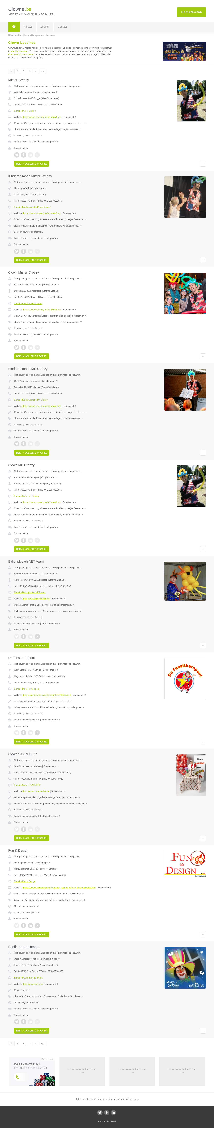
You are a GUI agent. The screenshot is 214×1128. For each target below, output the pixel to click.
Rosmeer (28, 862)
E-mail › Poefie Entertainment (28, 977)
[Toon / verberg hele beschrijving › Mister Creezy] (65, 123)
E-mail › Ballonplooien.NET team (30, 592)
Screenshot (70, 117)
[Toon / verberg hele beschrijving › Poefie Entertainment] (65, 990)
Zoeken (44, 26)
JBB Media (104, 1121)
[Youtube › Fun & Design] (37, 925)
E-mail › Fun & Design (24, 881)
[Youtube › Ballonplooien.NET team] (37, 636)
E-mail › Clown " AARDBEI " (27, 785)
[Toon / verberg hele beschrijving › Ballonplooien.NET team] (65, 605)
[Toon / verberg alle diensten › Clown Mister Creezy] (65, 322)
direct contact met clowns (20, 54)
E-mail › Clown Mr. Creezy (26, 496)
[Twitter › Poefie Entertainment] (16, 1021)
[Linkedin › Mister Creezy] (30, 155)
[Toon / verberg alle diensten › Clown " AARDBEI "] (65, 803)
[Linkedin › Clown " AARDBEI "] (30, 829)
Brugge (36, 92)
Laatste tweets (22, 141)
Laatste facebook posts (46, 141)
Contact (62, 26)
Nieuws (27, 26)
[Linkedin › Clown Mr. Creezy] (30, 540)
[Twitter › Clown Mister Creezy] (16, 347)
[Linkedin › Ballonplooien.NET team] (30, 636)
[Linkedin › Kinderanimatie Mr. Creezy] (30, 443)
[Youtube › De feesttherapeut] (37, 732)
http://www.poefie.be (33, 984)
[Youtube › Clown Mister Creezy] (37, 347)
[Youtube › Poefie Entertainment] (37, 1021)
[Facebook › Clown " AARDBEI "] (23, 829)
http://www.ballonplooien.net (36, 598)
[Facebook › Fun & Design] (23, 925)
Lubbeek (36, 573)
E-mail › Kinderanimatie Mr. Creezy (31, 400)
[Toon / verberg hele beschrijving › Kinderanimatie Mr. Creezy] (65, 412)
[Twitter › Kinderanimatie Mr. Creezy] (16, 443)
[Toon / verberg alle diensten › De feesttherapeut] (65, 707)
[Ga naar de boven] (203, 164)
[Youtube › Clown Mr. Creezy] (37, 540)
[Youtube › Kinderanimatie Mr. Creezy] (37, 443)
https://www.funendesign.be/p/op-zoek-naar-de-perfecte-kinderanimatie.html (59, 887)
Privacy (113, 1121)
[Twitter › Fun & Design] (16, 925)
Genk (26, 188)
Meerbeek (37, 284)
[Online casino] (34, 1072)
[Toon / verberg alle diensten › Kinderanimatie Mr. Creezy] (65, 418)
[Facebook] (106, 1112)
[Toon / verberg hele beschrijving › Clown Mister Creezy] (65, 316)
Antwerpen (19, 477)
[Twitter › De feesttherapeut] (16, 732)
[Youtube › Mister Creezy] (37, 155)
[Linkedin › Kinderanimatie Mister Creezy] (30, 251)
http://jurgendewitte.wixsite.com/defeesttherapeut (47, 695)
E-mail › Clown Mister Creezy (28, 303)
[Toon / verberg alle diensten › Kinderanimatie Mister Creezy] (65, 226)
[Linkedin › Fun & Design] (30, 925)
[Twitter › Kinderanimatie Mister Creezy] (16, 251)
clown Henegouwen (18, 51)
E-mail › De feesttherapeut (26, 689)
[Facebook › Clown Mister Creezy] (23, 347)
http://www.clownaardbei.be (36, 791)
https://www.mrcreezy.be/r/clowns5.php (42, 309)
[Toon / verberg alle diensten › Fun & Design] (65, 900)
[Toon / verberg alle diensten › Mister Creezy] (65, 129)
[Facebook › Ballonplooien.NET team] (23, 636)
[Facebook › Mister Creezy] (23, 155)
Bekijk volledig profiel (31, 163)
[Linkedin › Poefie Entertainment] (30, 1021)
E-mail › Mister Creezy (25, 111)
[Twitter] (100, 1112)
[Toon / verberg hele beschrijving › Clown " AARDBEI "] (65, 797)
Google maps (50, 92)
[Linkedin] (113, 1112)
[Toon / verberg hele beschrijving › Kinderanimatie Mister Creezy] (65, 219)
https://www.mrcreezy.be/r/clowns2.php (42, 406)
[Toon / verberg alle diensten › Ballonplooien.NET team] (65, 611)
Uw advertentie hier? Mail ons (82, 1071)
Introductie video (50, 623)
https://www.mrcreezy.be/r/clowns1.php (42, 502)
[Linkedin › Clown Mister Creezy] (30, 347)
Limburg (18, 188)
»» (42, 71)
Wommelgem (33, 477)
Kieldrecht (37, 959)
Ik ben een (191, 12)
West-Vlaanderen (22, 92)
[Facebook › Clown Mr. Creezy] (23, 540)
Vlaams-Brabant (22, 284)
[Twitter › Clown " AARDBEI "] (16, 829)
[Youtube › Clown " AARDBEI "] (37, 829)
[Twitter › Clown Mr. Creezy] (16, 540)
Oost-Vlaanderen (22, 381)
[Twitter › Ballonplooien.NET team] (16, 636)
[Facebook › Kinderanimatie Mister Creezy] (23, 251)
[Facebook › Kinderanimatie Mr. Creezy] (23, 443)
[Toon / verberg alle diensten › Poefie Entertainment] (65, 996)
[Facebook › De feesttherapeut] (23, 732)
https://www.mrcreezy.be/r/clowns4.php (42, 117)
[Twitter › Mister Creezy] (16, 155)
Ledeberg (37, 766)
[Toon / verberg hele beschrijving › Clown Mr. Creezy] (65, 508)
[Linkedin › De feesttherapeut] (30, 732)
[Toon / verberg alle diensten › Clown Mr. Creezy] (65, 514)
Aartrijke (37, 670)
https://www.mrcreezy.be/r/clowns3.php (42, 213)
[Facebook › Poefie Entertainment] (23, 1021)
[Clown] (14, 27)
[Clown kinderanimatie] (184, 60)
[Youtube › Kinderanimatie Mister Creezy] (37, 251)
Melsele (36, 381)
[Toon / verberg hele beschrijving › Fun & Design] (65, 893)
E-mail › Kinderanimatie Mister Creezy (32, 207)
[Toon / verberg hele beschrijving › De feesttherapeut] (65, 701)
